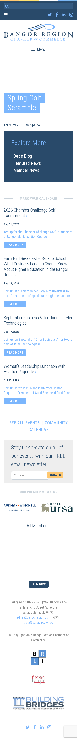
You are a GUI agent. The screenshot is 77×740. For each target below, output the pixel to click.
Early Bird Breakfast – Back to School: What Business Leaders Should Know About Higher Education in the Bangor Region (36, 266)
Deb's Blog (22, 156)
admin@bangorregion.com (33, 617)
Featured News (27, 163)
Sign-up (55, 475)
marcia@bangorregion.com (38, 622)
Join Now (39, 584)
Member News (26, 170)
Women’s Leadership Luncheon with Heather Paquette (34, 369)
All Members (38, 525)
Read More (15, 245)
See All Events (24, 422)
